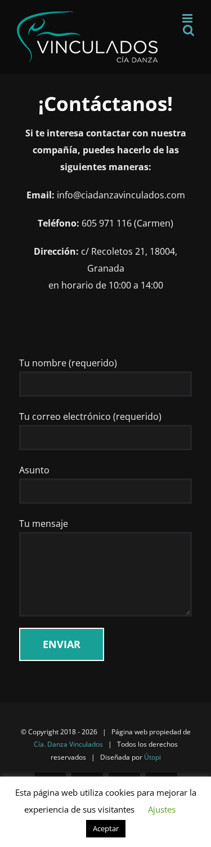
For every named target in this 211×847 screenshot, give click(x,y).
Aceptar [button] (106, 828)
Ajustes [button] (162, 809)
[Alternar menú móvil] (188, 18)
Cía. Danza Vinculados (68, 744)
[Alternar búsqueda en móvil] (188, 30)
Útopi (152, 757)
